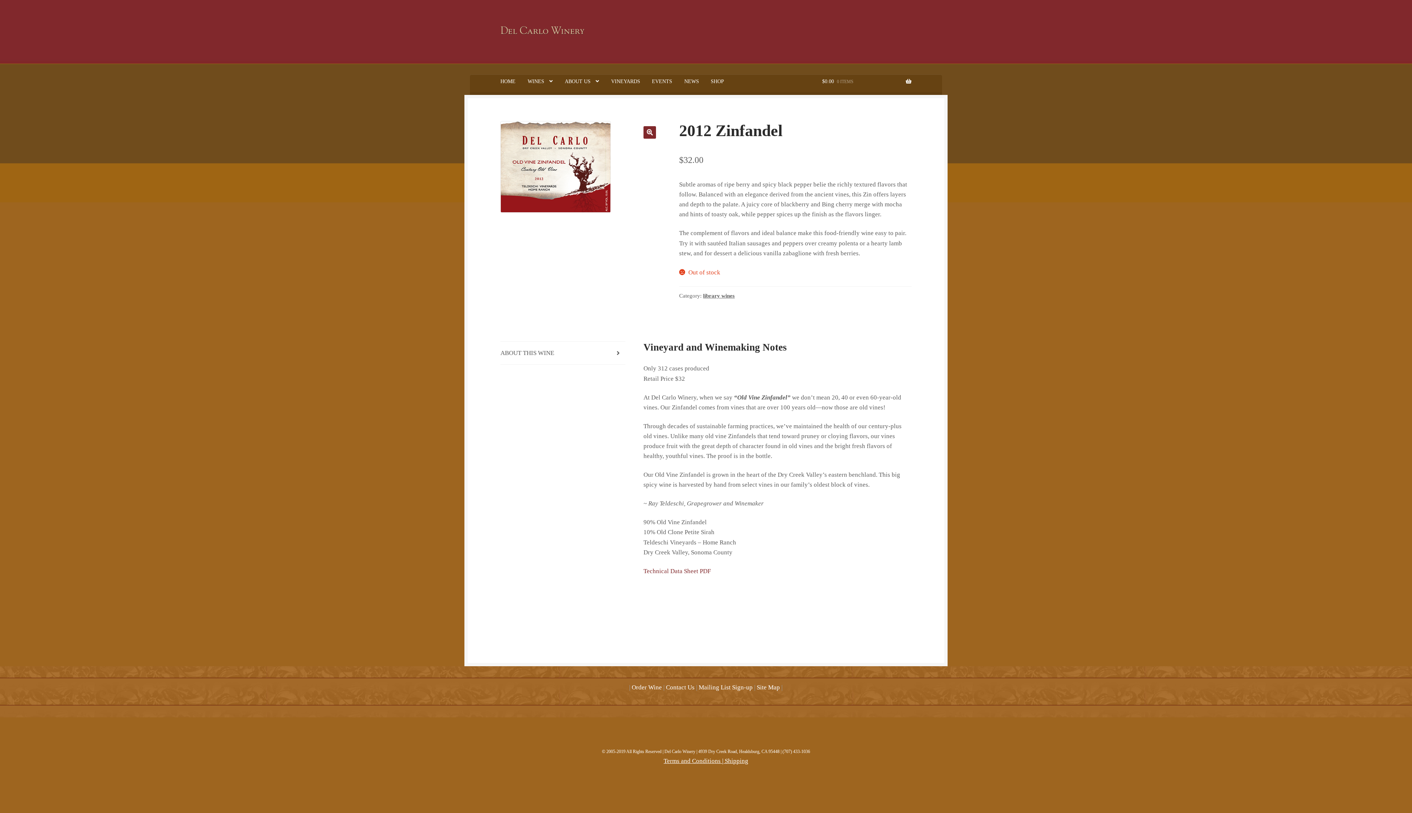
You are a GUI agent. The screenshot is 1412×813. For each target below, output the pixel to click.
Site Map (768, 687)
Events (662, 81)
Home (508, 81)
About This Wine (527, 352)
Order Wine (647, 687)
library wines (719, 296)
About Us (578, 81)
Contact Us (680, 687)
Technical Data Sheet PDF (677, 571)
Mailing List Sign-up (726, 687)
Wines (536, 81)
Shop (717, 81)
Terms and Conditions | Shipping (706, 760)
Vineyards (625, 81)
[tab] (562, 353)
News (691, 81)
